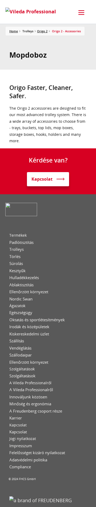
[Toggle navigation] (81, 12)
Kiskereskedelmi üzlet (29, 333)
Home (13, 31)
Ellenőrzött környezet (28, 291)
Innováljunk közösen (28, 396)
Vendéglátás (20, 348)
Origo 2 (42, 31)
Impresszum (20, 445)
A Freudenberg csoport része (35, 411)
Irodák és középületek (29, 326)
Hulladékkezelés (24, 277)
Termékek (18, 235)
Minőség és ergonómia (30, 403)
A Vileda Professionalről (30, 383)
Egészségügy (20, 312)
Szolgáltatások (22, 369)
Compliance (20, 466)
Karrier (15, 418)
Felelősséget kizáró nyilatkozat (37, 452)
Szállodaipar (20, 355)
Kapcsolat (18, 425)
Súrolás (16, 263)
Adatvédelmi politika (28, 459)
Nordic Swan (21, 299)
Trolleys (16, 249)
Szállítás (16, 340)
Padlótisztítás (21, 242)
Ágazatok (17, 305)
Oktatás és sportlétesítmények (37, 319)
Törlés (15, 256)
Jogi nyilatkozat (22, 438)
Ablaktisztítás (21, 284)
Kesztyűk (17, 270)
